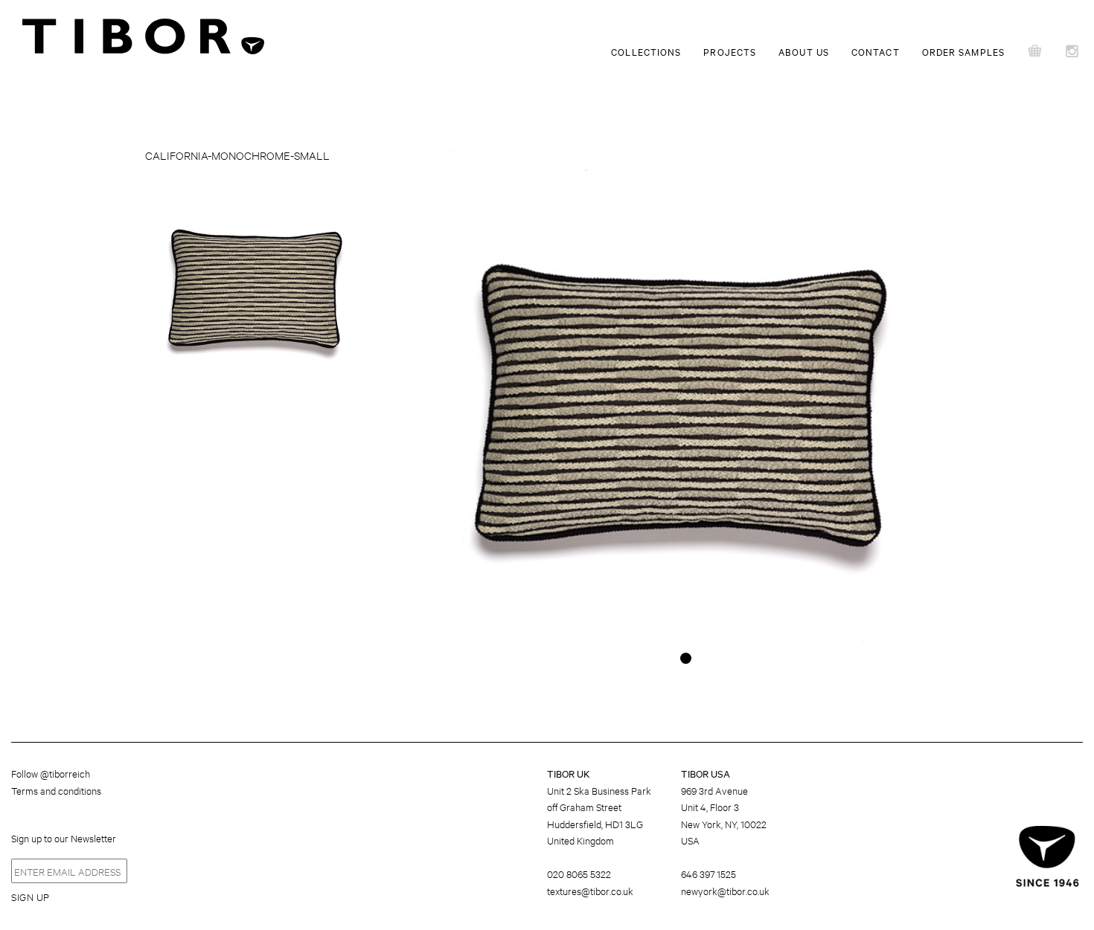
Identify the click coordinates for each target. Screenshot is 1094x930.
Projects (729, 51)
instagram (1075, 52)
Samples (1036, 52)
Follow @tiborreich (50, 773)
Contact (875, 51)
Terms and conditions (56, 790)
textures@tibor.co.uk (590, 890)
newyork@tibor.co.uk (725, 890)
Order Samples (963, 51)
